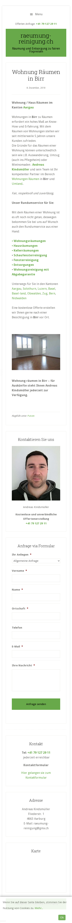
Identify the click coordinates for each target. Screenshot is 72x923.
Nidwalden (19, 298)
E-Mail (17, 646)
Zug (44, 293)
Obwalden (34, 293)
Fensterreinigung (26, 260)
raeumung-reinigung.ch (36, 38)
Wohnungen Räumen (25, 179)
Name (17, 589)
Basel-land (19, 293)
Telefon (17, 627)
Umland (17, 183)
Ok (62, 917)
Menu (39, 14)
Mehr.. (39, 908)
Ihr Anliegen (21, 554)
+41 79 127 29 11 (46, 23)
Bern (52, 293)
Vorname (19, 570)
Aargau (28, 107)
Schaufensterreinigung (30, 255)
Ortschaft (20, 608)
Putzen (31, 416)
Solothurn (29, 288)
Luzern (42, 288)
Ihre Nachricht (23, 665)
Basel (51, 288)
